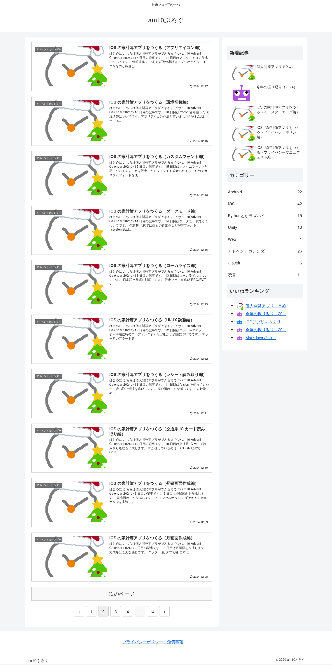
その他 (265, 263)
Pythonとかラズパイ (265, 215)
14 (152, 611)
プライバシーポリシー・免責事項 (152, 641)
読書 (265, 274)
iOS (265, 203)
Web (265, 239)
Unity (265, 227)
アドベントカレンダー (265, 251)
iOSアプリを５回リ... (264, 321)
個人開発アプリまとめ (265, 305)
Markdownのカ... (260, 337)
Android (265, 192)
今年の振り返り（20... (265, 313)
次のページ (122, 593)
